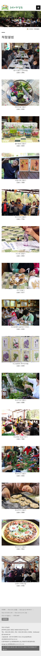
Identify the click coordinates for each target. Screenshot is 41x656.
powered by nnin (19, 644)
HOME (4, 609)
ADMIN (5, 619)
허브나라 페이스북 (7, 612)
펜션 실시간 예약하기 (25, 609)
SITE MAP (16, 615)
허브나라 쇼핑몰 (12, 609)
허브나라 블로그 (6, 615)
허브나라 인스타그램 (21, 612)
